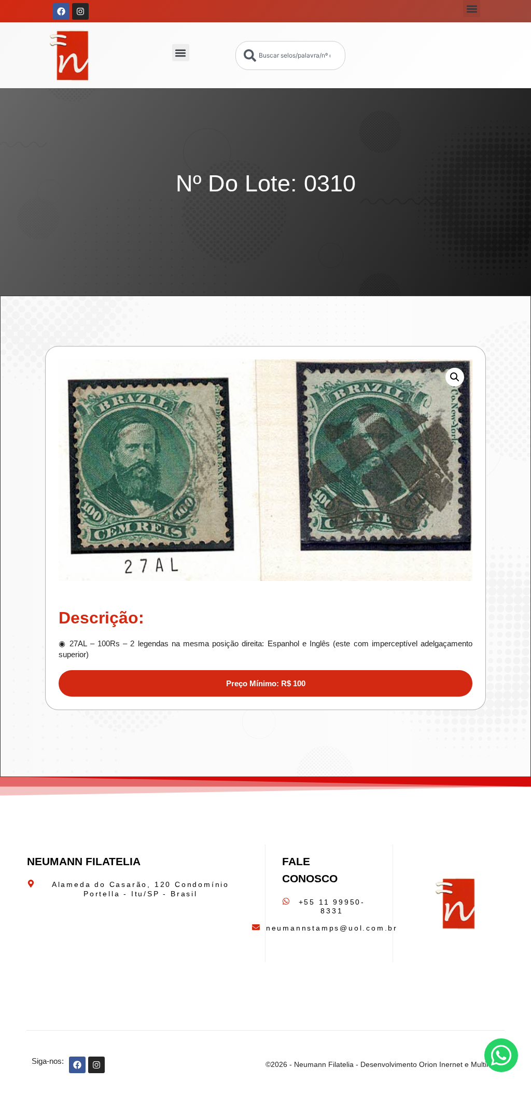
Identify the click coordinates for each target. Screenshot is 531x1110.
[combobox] (290, 55)
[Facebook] (61, 11)
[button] (471, 8)
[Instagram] (80, 11)
